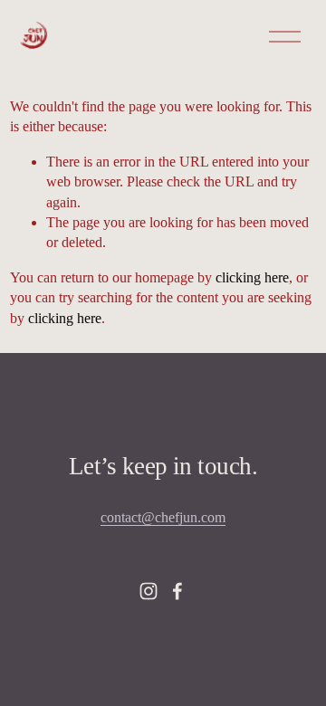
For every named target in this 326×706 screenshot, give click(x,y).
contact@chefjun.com (163, 517)
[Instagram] (148, 591)
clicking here (252, 277)
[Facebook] (177, 591)
